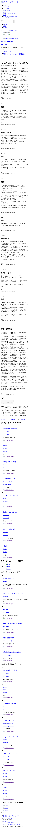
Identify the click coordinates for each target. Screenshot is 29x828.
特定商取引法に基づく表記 (10, 816)
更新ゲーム (6, 6)
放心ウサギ (6, 626)
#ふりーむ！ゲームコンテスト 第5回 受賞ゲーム (15, 54)
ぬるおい (5, 532)
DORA (5, 448)
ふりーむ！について (8, 818)
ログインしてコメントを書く (8, 419)
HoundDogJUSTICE (8, 481)
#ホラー (5, 24)
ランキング (6, 8)
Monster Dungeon (7, 41)
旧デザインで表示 (7, 819)
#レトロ (5, 27)
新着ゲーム (6, 5)
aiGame (5, 581)
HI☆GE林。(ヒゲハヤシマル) (10, 641)
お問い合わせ (6, 821)
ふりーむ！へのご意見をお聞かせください (14, 824)
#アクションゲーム (8, 51)
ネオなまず (6, 515)
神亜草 (5, 549)
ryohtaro (5, 498)
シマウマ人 (6, 612)
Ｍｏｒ (5, 464)
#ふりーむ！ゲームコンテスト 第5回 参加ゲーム (15, 53)
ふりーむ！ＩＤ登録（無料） (8, 30)
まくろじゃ (4, 45)
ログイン (17, 30)
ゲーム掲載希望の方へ (9, 822)
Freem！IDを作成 (23, 419)
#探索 (4, 26)
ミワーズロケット (7, 655)
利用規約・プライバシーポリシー (11, 815)
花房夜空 (5, 596)
